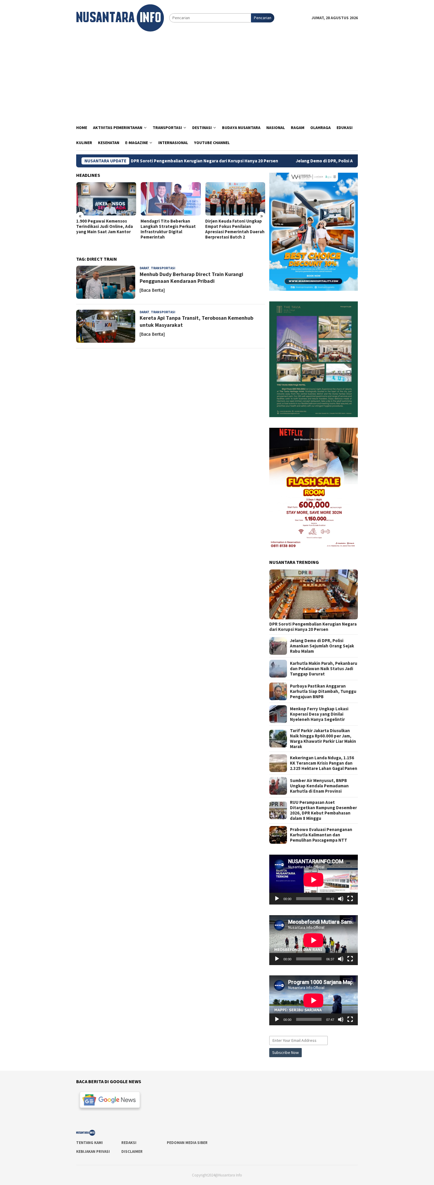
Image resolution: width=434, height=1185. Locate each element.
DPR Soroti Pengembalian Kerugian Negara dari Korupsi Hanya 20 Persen (160, 161)
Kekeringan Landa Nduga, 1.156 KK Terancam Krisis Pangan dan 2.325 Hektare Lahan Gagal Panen (323, 763)
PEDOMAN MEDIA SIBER (187, 1142)
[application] (313, 880)
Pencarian (262, 17)
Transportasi (163, 268)
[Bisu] (341, 899)
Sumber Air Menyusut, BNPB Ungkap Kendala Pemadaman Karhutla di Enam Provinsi (319, 786)
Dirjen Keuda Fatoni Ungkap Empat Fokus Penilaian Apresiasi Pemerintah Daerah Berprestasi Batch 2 (235, 229)
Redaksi (128, 1142)
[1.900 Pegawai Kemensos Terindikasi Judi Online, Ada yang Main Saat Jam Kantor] (106, 199)
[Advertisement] (217, 76)
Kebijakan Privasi (93, 1151)
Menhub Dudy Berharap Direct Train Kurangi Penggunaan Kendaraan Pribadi (191, 277)
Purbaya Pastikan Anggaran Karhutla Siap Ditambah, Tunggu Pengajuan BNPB (323, 691)
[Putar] (277, 899)
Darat (144, 268)
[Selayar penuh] (350, 899)
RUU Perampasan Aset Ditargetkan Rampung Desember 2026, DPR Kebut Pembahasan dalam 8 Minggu (323, 810)
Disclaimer (132, 1151)
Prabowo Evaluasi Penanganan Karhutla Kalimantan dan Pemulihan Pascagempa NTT (321, 835)
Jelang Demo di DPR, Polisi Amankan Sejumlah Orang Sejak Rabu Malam (323, 161)
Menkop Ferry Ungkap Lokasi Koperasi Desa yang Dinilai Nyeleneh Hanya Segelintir (319, 714)
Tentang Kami (89, 1142)
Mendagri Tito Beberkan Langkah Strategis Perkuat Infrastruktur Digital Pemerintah (168, 229)
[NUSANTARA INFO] (120, 17)
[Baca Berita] (152, 290)
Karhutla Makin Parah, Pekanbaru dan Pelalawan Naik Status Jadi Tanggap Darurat (323, 669)
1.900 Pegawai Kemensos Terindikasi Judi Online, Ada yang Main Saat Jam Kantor (104, 226)
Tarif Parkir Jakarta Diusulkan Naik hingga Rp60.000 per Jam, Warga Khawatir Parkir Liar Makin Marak (323, 738)
